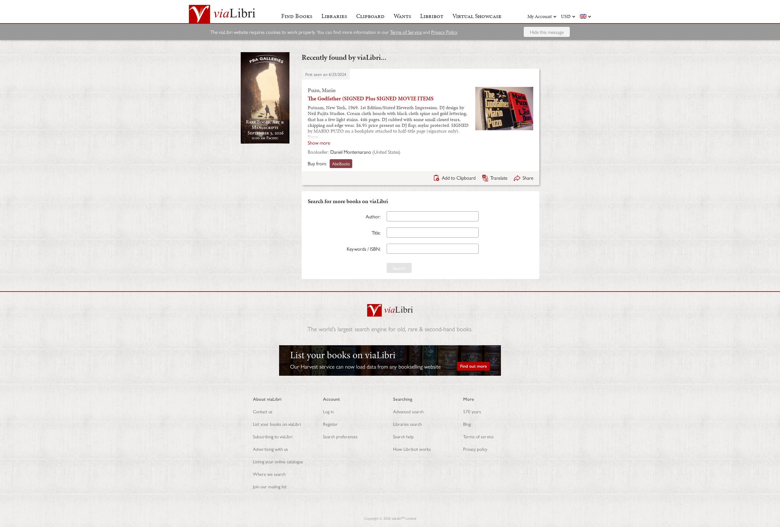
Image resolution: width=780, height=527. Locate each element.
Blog (467, 424)
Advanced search (408, 411)
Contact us (262, 411)
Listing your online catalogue (278, 461)
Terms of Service (406, 31)
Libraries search (407, 424)
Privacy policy (475, 449)
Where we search (269, 474)
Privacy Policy (444, 31)
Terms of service (478, 436)
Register (330, 424)
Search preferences (340, 436)
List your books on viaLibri (277, 424)
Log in (328, 411)
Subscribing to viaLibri (272, 436)
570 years (472, 411)
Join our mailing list (270, 486)
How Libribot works (412, 449)
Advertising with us (270, 449)
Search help (403, 436)
